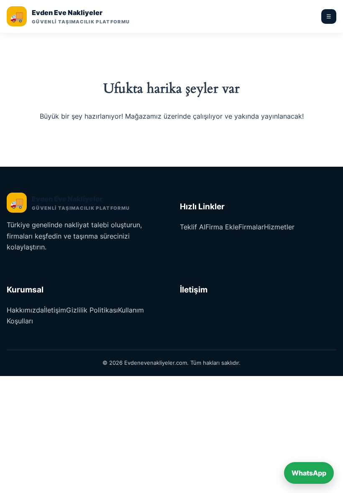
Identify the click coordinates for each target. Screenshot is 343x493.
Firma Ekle (221, 227)
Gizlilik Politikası (92, 310)
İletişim (55, 310)
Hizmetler (279, 227)
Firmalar (251, 227)
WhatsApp (309, 473)
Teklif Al (192, 227)
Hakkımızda (25, 310)
